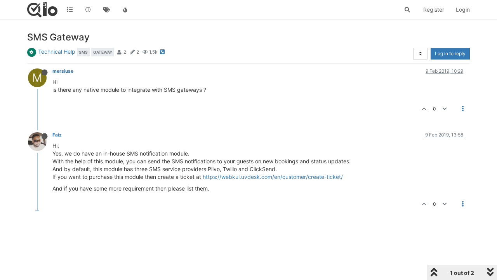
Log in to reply (450, 53)
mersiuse (62, 71)
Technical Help (56, 51)
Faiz (57, 135)
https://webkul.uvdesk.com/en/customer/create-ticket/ (273, 176)
